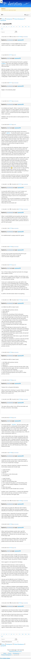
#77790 (10, 524)
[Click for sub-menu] (1, 1)
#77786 (20, 399)
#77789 (20, 500)
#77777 (20, 184)
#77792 (20, 602)
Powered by (12, 651)
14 (28, 26)
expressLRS (21, 40)
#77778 (20, 209)
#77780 (10, 246)
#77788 (10, 452)
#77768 (19, 36)
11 (19, 26)
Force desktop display (5, 658)
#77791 (10, 547)
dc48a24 (3, 63)
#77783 (20, 299)
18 (1, 28)
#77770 (10, 55)
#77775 (10, 124)
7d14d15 (14, 424)
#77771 (10, 82)
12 (22, 26)
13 (25, 26)
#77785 (10, 380)
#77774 (10, 101)
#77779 (10, 228)
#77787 (10, 417)
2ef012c (8, 133)
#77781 (10, 264)
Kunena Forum (18, 651)
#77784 (10, 352)
